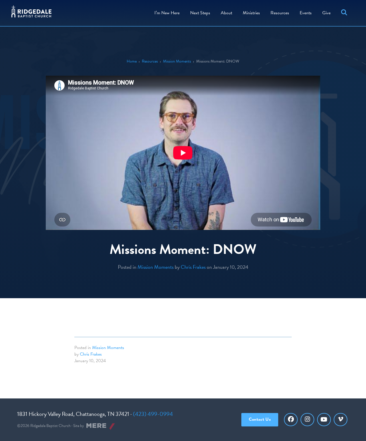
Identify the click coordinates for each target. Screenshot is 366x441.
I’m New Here (167, 12)
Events (306, 12)
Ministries (251, 12)
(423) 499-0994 (153, 414)
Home (132, 61)
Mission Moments (177, 61)
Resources (279, 12)
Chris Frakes (193, 267)
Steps (200, 12)
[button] (345, 13)
